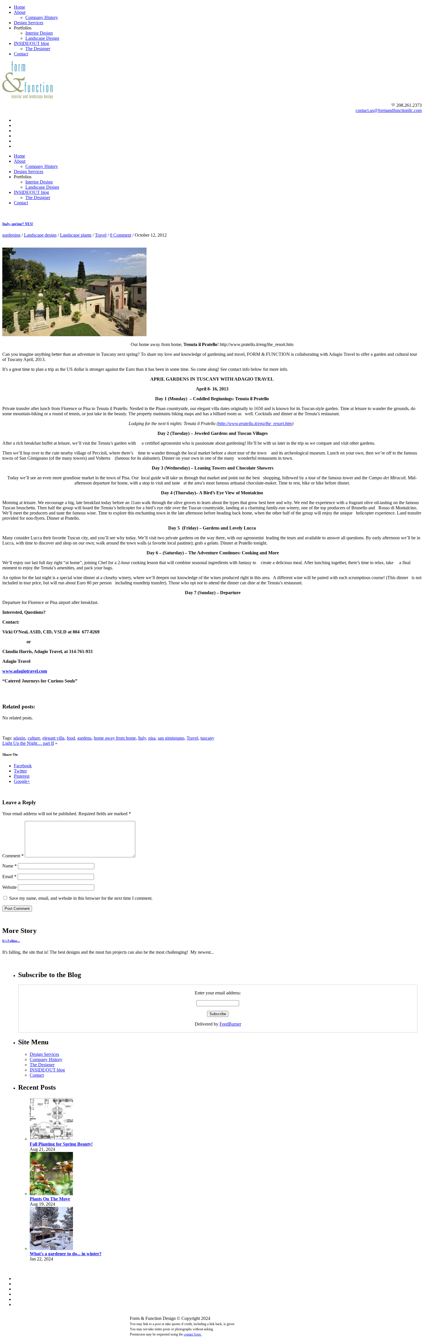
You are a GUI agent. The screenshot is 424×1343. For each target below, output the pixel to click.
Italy (142, 738)
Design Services (28, 22)
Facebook (23, 765)
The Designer (37, 48)
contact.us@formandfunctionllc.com (389, 110)
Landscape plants (75, 235)
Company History (41, 17)
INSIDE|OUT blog (31, 43)
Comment (13, 855)
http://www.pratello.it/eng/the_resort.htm (255, 423)
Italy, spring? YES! (17, 224)
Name (9, 865)
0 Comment (120, 235)
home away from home (115, 738)
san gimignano (171, 738)
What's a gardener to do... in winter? (66, 1253)
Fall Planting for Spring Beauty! (61, 1144)
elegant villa (53, 738)
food (71, 738)
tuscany (207, 738)
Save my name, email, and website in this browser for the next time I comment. (81, 898)
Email (9, 876)
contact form (193, 1334)
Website (9, 887)
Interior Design (39, 33)
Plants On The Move (50, 1198)
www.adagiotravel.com (24, 671)
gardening (11, 235)
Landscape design (40, 235)
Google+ (22, 781)
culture (34, 738)
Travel (100, 235)
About (19, 12)
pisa (151, 738)
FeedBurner (230, 1024)
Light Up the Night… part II (28, 743)
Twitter (20, 770)
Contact (21, 53)
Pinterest (21, 776)
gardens (84, 738)
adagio (19, 738)
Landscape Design (42, 38)
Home (19, 7)
